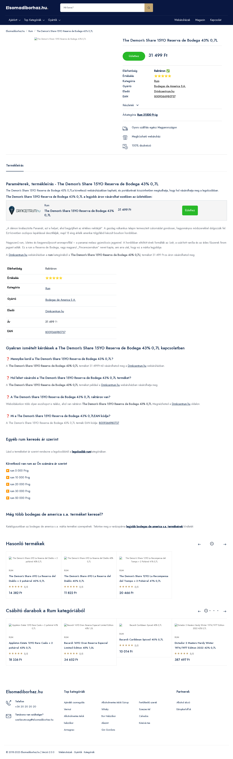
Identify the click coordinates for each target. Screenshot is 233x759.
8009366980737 (55, 332)
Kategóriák (89, 752)
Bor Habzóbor (108, 716)
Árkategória (129, 115)
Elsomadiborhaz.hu (26, 8)
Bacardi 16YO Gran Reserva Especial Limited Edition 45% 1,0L (86, 645)
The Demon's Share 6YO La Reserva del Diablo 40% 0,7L (87, 578)
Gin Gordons (108, 729)
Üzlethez (134, 56)
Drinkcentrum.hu (18, 255)
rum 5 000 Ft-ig (19, 471)
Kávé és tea (144, 723)
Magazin (200, 20)
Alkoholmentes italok (74, 716)
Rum (30, 31)
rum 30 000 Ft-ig (20, 491)
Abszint (104, 723)
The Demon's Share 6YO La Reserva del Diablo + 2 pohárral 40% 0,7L (32, 578)
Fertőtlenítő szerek (148, 702)
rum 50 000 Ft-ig (20, 498)
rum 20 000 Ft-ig (20, 484)
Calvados (143, 716)
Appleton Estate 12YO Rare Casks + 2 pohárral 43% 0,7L (31, 645)
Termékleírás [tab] (15, 165)
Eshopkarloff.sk (184, 709)
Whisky (104, 709)
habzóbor (69, 723)
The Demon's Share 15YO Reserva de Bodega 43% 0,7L (65, 31)
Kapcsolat (215, 20)
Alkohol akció (183, 702)
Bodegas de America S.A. (60, 300)
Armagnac (69, 729)
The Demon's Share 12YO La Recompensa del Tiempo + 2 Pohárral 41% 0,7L (143, 578)
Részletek (129, 105)
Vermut (67, 709)
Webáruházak (182, 20)
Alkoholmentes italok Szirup (115, 702)
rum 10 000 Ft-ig (20, 477)
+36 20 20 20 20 (25, 706)
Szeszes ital (144, 709)
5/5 (26, 587)
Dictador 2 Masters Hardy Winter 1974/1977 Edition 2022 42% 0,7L (195, 645)
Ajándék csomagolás (74, 702)
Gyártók (78, 752)
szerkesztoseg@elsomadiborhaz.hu (34, 720)
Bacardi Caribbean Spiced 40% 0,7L (141, 639)
